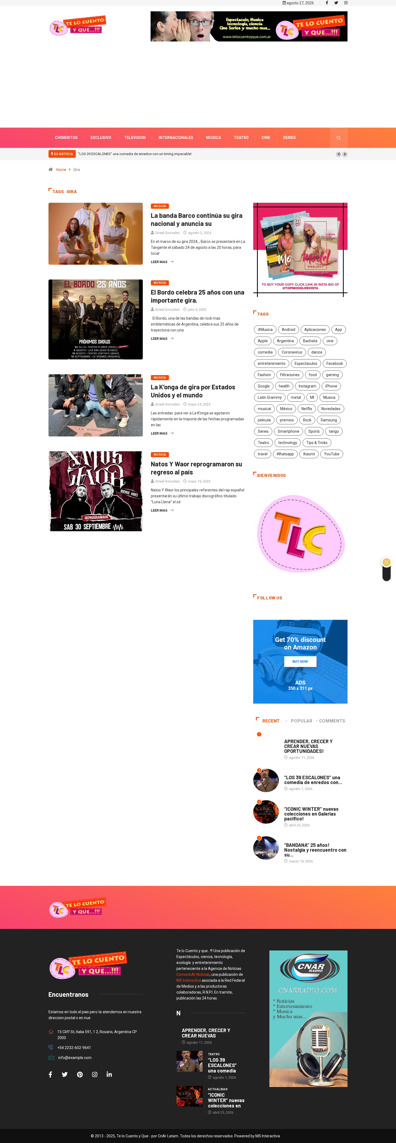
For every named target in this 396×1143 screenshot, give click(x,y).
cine (330, 341)
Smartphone (288, 431)
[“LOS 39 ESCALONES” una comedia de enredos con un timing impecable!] (189, 1061)
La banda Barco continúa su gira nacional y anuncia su (196, 219)
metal (296, 397)
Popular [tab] (301, 720)
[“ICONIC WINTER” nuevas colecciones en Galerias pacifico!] (189, 1096)
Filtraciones (290, 375)
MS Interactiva (188, 980)
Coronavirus (292, 352)
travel (263, 454)
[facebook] (327, 3)
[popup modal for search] (339, 138)
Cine (266, 137)
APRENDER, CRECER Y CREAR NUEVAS (206, 1033)
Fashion (264, 375)
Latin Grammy (270, 397)
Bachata (310, 341)
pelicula (264, 420)
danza (316, 352)
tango (334, 431)
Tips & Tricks (317, 443)
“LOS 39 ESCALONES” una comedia (222, 1065)
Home (61, 169)
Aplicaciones (315, 329)
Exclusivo (101, 137)
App (338, 329)
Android (288, 329)
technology (287, 443)
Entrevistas (294, 736)
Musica (213, 137)
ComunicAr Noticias (193, 974)
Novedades (331, 409)
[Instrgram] (346, 3)
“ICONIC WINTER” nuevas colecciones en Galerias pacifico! (190, 154)
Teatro (241, 137)
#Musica (265, 329)
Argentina (285, 341)
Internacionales (176, 137)
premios (287, 420)
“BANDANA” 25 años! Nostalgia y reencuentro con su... (315, 850)
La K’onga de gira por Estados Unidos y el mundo (193, 391)
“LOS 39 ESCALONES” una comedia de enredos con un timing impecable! (88, 154)
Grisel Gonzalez (167, 233)
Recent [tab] (271, 720)
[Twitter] (336, 3)
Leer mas (159, 262)
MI (312, 397)
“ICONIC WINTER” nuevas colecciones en (226, 1100)
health (284, 386)
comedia (265, 352)
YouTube (331, 454)
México (286, 409)
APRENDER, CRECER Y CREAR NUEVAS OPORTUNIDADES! (308, 746)
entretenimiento (272, 363)
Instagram (307, 386)
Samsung (329, 420)
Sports (314, 431)
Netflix (306, 409)
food (313, 375)
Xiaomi (309, 454)
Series (289, 137)
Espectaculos (306, 363)
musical (264, 409)
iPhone (331, 386)
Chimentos (66, 137)
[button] (338, 154)
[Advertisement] (198, 92)
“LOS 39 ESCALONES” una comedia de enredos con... (313, 779)
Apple (263, 341)
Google (264, 386)
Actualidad (294, 803)
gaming (332, 375)
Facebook (334, 363)
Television (135, 137)
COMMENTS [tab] (332, 720)
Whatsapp (285, 454)
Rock (307, 420)
